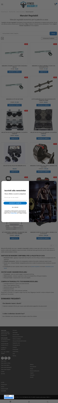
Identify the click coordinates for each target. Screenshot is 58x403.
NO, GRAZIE (15, 207)
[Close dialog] (55, 182)
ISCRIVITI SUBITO (15, 203)
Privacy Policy (14, 213)
